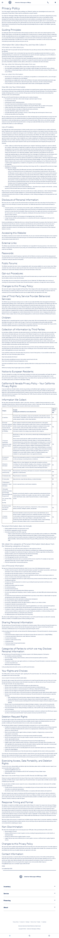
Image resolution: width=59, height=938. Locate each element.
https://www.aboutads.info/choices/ (9, 356)
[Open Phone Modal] (48, 2)
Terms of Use (33, 921)
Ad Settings (23, 181)
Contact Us (22, 921)
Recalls (38, 921)
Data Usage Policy (36, 178)
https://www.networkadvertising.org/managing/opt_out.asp (15, 361)
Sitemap (27, 921)
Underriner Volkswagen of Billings (33, 928)
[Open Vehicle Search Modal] (29, 935)
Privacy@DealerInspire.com (15, 769)
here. (28, 184)
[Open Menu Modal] (2, 2)
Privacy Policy (16, 921)
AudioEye (44, 921)
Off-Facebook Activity (20, 183)
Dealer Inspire (38, 925)
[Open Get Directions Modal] (55, 2)
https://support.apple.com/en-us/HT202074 (21, 367)
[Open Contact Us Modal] (49, 935)
